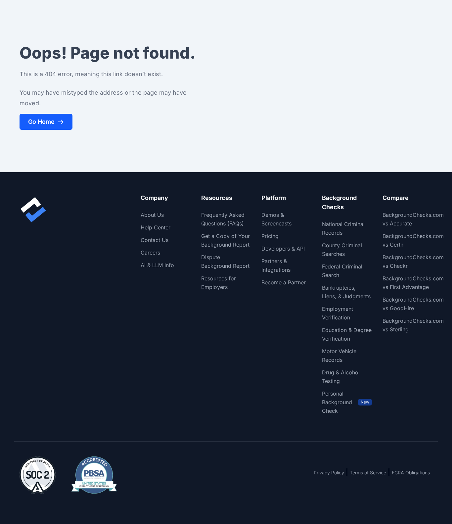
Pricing (270, 236)
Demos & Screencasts (276, 219)
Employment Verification (337, 313)
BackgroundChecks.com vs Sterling (413, 325)
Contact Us (154, 240)
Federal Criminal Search (342, 270)
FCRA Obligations (411, 472)
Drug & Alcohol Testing (341, 376)
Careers (150, 252)
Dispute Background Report (225, 261)
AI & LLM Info (157, 265)
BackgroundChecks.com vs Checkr (413, 261)
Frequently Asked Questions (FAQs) (223, 219)
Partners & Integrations (276, 265)
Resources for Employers (218, 282)
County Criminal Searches (342, 249)
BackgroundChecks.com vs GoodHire (413, 303)
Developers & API (283, 248)
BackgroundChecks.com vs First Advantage (413, 282)
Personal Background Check (345, 402)
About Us (152, 215)
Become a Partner (283, 282)
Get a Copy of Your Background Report (225, 240)
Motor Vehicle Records (339, 355)
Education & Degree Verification (347, 334)
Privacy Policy (329, 472)
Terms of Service (368, 472)
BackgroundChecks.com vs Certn (413, 240)
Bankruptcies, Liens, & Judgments (346, 292)
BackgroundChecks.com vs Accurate (413, 219)
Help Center (155, 227)
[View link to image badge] (38, 475)
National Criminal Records (343, 228)
